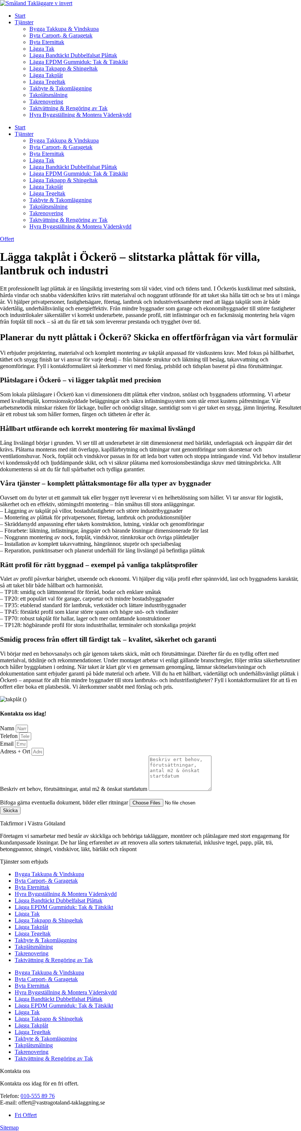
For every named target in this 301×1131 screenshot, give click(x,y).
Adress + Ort (16, 751)
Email (7, 744)
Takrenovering (46, 101)
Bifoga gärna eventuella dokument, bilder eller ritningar (65, 802)
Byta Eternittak (46, 42)
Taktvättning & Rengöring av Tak (68, 108)
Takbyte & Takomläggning (60, 88)
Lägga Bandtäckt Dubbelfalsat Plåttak (73, 55)
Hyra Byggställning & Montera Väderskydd (80, 115)
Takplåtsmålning (48, 95)
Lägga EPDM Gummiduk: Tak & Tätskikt (78, 62)
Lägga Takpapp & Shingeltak (63, 68)
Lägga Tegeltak (47, 82)
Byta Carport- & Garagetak (61, 35)
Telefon (9, 736)
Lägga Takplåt (46, 75)
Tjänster (24, 22)
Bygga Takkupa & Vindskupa (64, 29)
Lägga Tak (41, 49)
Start (20, 15)
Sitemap (9, 1127)
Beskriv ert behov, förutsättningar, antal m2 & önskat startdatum (74, 789)
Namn (8, 728)
